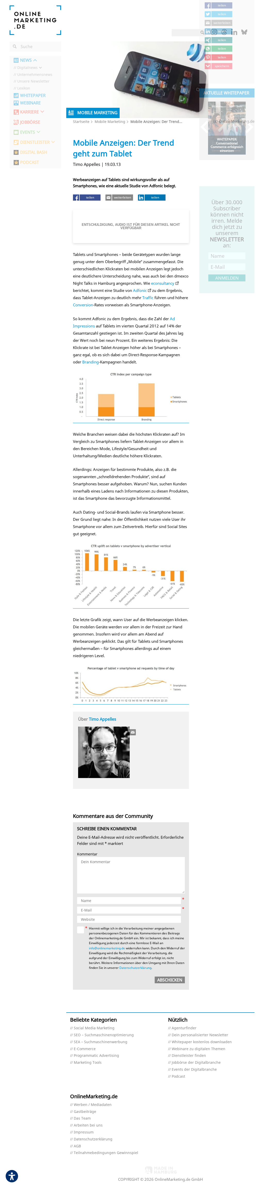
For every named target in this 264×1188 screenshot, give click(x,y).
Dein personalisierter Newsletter (200, 1035)
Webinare (30, 103)
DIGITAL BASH (33, 152)
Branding (90, 361)
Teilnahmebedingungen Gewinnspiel (106, 1153)
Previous (207, 127)
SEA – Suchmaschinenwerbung (100, 1042)
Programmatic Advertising (96, 1055)
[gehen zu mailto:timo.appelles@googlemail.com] (133, 732)
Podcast (178, 1076)
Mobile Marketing (110, 121)
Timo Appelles (102, 719)
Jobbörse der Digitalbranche (196, 1062)
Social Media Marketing (94, 1028)
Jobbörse (30, 122)
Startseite (81, 121)
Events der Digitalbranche (194, 1069)
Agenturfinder (184, 1028)
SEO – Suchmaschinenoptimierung (104, 1035)
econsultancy (162, 283)
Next (247, 127)
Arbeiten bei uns (88, 1125)
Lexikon (23, 88)
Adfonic (140, 290)
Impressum (84, 1132)
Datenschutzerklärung (135, 968)
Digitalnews (27, 68)
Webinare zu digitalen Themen (198, 1049)
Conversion (83, 304)
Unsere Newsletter (33, 81)
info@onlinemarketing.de (107, 948)
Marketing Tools (88, 1062)
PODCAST (29, 162)
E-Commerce (85, 1049)
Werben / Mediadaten (93, 1105)
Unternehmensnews (34, 75)
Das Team (82, 1118)
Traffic (147, 297)
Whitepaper (33, 95)
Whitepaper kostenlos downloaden (202, 1042)
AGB (77, 1146)
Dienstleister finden (189, 1055)
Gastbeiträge (85, 1112)
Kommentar (87, 854)
